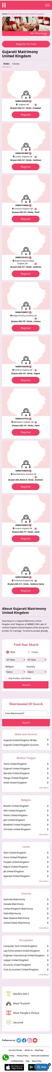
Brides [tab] (6, 64)
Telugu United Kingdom (15, 777)
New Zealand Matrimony (16, 918)
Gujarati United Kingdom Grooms (21, 744)
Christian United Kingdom (17, 829)
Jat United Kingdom (13, 871)
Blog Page (39, 1050)
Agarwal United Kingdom (16, 876)
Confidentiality (17, 1061)
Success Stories (15, 1050)
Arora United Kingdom (15, 857)
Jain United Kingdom (14, 819)
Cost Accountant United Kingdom (21, 969)
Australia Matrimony (14, 899)
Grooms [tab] (15, 64)
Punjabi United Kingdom (16, 861)
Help (28, 1061)
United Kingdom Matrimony (18, 908)
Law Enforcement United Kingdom (21, 950)
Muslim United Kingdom (16, 805)
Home (4, 14)
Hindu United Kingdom (15, 815)
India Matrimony (12, 913)
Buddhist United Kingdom (17, 824)
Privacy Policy (22, 1056)
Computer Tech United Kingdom (20, 946)
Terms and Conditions (40, 1056)
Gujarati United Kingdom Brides (20, 740)
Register (26, 114)
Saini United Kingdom (14, 852)
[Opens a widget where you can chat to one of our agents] (41, 1067)
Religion (9, 666)
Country (30, 666)
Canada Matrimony (13, 904)
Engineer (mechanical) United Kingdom (24, 955)
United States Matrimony (16, 922)
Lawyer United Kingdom (16, 960)
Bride (12, 652)
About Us (29, 1050)
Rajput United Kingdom (15, 866)
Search (26, 722)
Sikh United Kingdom (14, 810)
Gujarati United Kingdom (16, 768)
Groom (35, 652)
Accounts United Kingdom (17, 964)
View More (44, 788)
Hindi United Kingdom (15, 782)
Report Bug (36, 1061)
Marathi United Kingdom (16, 773)
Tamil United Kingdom (15, 763)
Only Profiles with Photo (19, 678)
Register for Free (26, 44)
